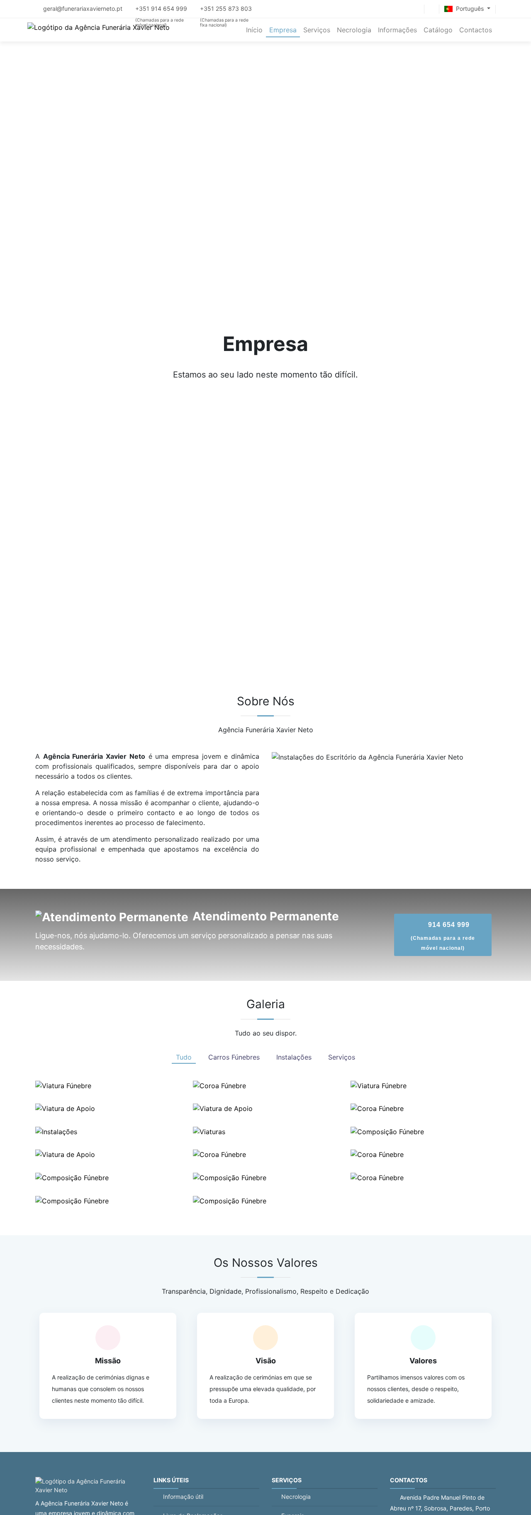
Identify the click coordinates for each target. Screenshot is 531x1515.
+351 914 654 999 (162, 8)
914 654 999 (443, 936)
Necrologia (296, 1496)
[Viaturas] (209, 1131)
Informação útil (183, 1496)
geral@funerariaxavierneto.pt (82, 8)
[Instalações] (56, 1131)
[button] (467, 9)
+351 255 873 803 (226, 8)
